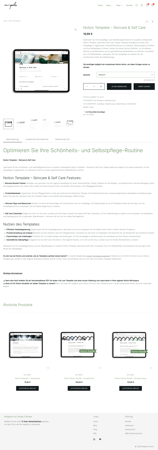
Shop (118, 5)
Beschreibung (12, 139)
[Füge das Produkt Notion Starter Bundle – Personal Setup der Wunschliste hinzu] (151, 368)
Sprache (86, 75)
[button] (75, 29)
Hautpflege (100, 104)
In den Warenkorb (119, 86)
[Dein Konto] (142, 5)
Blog (108, 5)
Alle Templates (15, 21)
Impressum (129, 425)
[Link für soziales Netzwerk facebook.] (100, 439)
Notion (91, 107)
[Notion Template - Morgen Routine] (152, 21)
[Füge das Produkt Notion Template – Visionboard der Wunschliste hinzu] (48, 368)
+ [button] (101, 86)
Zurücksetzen (149, 80)
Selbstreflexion (121, 104)
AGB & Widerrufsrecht (133, 433)
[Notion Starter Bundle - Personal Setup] (130, 345)
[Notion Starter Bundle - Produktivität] (79, 345)
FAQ (94, 433)
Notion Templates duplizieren (98, 256)
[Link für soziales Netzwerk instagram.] (94, 439)
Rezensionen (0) (62, 139)
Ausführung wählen (27, 388)
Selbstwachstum (110, 100)
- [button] (87, 86)
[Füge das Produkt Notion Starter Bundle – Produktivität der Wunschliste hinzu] (100, 368)
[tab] (12, 139)
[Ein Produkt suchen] (136, 5)
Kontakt (129, 5)
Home (100, 5)
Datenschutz (130, 429)
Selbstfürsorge (110, 104)
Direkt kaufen (144, 86)
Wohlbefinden (132, 104)
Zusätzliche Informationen (37, 139)
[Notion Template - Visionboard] (27, 345)
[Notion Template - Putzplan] (147, 21)
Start (5, 21)
